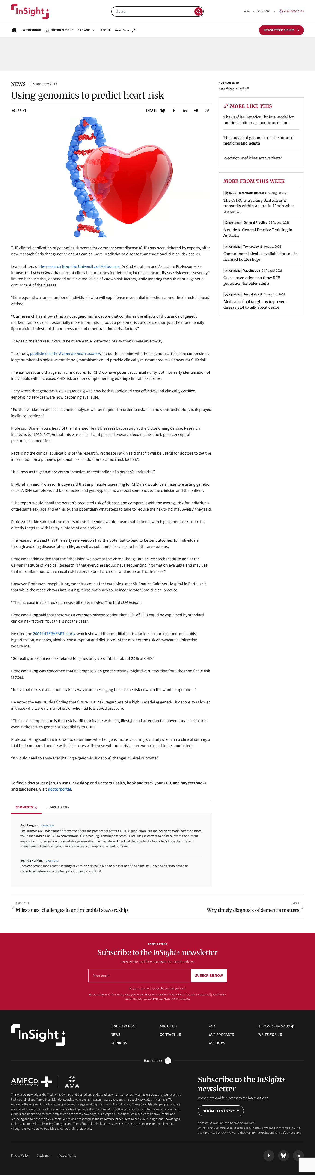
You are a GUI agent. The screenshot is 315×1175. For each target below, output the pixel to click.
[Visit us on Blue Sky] (283, 1155)
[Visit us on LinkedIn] (298, 1155)
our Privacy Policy (174, 995)
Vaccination (251, 270)
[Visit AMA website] (72, 1082)
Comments (26, 807)
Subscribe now (209, 975)
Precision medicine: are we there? (252, 158)
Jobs (264, 11)
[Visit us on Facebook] (268, 1155)
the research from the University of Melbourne (79, 266)
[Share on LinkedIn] (185, 110)
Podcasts (294, 11)
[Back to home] (38, 1035)
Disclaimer (43, 1155)
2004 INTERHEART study (54, 634)
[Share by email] (196, 110)
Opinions (234, 247)
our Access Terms (149, 995)
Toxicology (251, 246)
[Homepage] (14, 30)
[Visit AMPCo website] (31, 1082)
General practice (255, 222)
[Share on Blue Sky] (162, 110)
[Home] (30, 11)
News (232, 193)
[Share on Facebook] (173, 110)
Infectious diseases (252, 193)
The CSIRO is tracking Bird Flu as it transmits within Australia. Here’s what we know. (258, 206)
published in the (65, 354)
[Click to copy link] (207, 110)
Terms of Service (173, 999)
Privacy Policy (150, 999)
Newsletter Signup (219, 1110)
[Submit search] (198, 11)
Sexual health (253, 294)
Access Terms (67, 1155)
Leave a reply (58, 807)
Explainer (235, 223)
